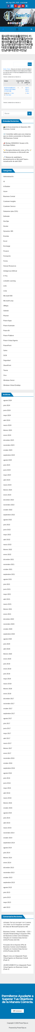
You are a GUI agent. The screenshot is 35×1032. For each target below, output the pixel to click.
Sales (5, 350)
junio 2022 (7, 529)
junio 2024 (7, 410)
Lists (5, 286)
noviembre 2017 (8, 703)
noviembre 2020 (8, 624)
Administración (8, 176)
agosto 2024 (7, 400)
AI (4, 181)
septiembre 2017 (9, 713)
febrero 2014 (7, 857)
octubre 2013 (7, 877)
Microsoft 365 (8, 296)
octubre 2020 (7, 629)
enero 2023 (7, 495)
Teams (5, 370)
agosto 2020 (7, 639)
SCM (5, 355)
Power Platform (8, 335)
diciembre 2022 (8, 500)
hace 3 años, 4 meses (27, 89)
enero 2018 (7, 693)
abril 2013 (6, 907)
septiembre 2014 (9, 843)
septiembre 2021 (9, 574)
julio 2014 (6, 852)
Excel (5, 241)
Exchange (6, 246)
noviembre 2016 (8, 758)
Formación (7, 256)
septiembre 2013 (9, 882)
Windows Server (9, 380)
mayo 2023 (7, 475)
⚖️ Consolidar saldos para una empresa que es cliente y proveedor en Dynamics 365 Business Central (17, 136)
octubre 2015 (7, 808)
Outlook (6, 310)
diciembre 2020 (8, 619)
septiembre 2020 (9, 634)
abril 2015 (6, 823)
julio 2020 (6, 644)
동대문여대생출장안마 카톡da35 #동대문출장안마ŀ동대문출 (9, 89)
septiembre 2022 (9, 515)
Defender (6, 216)
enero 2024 (7, 435)
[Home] (3, 29)
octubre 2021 (7, 569)
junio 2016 (7, 783)
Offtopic (6, 306)
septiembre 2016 (9, 768)
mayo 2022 (7, 534)
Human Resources (9, 266)
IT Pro (5, 276)
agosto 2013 (7, 887)
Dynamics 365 (8, 231)
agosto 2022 (7, 520)
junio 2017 (7, 728)
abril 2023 (6, 480)
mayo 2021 (7, 594)
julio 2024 (6, 405)
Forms (5, 261)
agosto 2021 (7, 579)
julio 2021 (6, 584)
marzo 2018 (7, 683)
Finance (6, 251)
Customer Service (9, 206)
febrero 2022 (7, 549)
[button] (31, 29)
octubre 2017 (7, 708)
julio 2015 (6, 818)
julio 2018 (6, 674)
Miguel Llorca (8, 956)
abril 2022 (6, 539)
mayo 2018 (7, 679)
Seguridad (6, 360)
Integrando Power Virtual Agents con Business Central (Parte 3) (15, 958)
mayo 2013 (7, 902)
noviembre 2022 (8, 505)
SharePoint (7, 365)
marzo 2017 (7, 743)
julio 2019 (6, 664)
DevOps (6, 221)
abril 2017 (6, 738)
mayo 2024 (7, 415)
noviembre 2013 (8, 872)
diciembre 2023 (8, 440)
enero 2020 (7, 659)
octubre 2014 (7, 838)
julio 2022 (6, 524)
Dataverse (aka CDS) (10, 211)
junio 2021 (7, 589)
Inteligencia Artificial (10, 271)
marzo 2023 (7, 485)
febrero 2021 (7, 609)
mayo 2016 (7, 788)
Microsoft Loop (8, 301)
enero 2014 (7, 862)
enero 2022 (7, 554)
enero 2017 (7, 753)
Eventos (6, 236)
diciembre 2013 (8, 867)
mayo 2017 (7, 733)
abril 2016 (6, 793)
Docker (5, 226)
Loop (5, 291)
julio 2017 (6, 723)
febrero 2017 (7, 748)
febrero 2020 (7, 654)
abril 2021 (6, 599)
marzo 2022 (7, 544)
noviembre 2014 (8, 833)
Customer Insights (9, 201)
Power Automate (9, 325)
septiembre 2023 (9, 455)
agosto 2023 (7, 460)
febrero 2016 (7, 803)
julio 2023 (6, 465)
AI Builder (6, 186)
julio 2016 (6, 778)
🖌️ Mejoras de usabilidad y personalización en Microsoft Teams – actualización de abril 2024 (16, 159)
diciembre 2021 (8, 559)
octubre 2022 (7, 510)
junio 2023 (7, 470)
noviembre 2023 (8, 445)
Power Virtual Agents (10, 340)
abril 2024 (6, 420)
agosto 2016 (7, 773)
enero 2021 (7, 614)
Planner (6, 315)
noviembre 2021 (8, 564)
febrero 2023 (7, 490)
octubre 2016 (7, 763)
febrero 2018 (7, 688)
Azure (5, 191)
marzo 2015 (7, 828)
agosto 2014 (7, 847)
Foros (8, 69)
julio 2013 (6, 892)
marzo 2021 (7, 604)
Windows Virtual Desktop (12, 385)
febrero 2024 (7, 430)
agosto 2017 (7, 718)
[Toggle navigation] (17, 29)
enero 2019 (7, 669)
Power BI (6, 330)
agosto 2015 (7, 813)
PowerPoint (7, 345)
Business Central (9, 196)
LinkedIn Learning (9, 281)
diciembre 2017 (8, 698)
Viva (4, 375)
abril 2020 (6, 649)
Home (4, 69)
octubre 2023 (7, 450)
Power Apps (8, 94)
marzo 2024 (7, 425)
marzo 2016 (7, 798)
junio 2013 (7, 897)
